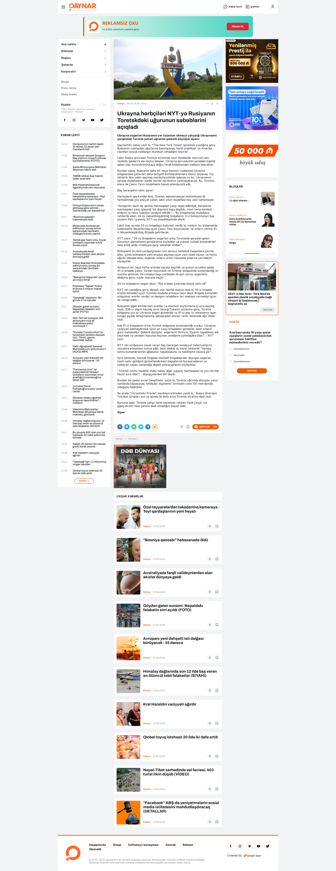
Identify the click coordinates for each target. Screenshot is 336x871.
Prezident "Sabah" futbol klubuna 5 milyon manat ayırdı (87, 289)
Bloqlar (65, 81)
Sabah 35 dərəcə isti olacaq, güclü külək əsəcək (89, 445)
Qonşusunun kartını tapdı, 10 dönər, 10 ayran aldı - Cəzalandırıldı (88, 147)
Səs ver (252, 371)
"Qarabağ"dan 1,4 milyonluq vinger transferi (89, 463)
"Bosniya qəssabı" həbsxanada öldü (84, 218)
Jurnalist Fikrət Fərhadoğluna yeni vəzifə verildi (88, 389)
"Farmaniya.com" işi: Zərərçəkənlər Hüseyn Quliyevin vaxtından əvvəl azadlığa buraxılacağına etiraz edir (88, 374)
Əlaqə (117, 845)
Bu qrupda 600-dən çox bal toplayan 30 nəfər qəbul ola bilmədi (89, 435)
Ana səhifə (68, 44)
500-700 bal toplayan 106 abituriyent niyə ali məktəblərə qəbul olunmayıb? (88, 322)
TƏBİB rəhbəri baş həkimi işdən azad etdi (88, 177)
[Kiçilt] (207, 103)
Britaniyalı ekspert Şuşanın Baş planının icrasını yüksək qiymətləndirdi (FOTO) (89, 158)
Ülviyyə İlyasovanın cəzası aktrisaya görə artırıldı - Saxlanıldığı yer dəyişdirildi (89, 208)
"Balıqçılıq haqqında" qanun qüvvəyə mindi (89, 278)
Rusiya (119, 438)
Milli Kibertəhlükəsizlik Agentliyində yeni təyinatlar (89, 186)
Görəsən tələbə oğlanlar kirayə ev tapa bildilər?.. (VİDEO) (87, 400)
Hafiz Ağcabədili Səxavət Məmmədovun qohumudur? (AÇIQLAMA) (89, 349)
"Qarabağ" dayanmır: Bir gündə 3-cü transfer (87, 299)
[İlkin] (212, 103)
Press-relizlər (68, 88)
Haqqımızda (97, 845)
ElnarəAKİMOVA (238, 215)
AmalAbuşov (236, 197)
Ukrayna (132, 438)
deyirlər (183, 151)
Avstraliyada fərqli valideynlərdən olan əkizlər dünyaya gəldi (88, 254)
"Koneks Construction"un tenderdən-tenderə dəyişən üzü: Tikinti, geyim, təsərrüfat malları (89, 336)
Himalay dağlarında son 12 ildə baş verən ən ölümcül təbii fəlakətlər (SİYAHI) (88, 423)
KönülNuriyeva (237, 239)
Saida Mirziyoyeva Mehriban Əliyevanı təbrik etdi (89, 168)
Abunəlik (95, 849)
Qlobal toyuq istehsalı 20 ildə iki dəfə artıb (88, 472)
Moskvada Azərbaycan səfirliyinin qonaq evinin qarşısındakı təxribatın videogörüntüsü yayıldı (87, 230)
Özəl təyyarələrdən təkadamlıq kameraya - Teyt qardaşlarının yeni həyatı (89, 196)
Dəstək (171, 845)
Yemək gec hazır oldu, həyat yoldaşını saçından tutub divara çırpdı (89, 243)
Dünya (146, 526)
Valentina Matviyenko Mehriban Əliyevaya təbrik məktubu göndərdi (88, 412)
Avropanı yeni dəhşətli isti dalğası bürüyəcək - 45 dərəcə (88, 361)
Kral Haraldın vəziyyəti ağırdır (86, 454)
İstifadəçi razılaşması (143, 845)
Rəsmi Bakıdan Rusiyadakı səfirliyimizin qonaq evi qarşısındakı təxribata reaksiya (89, 267)
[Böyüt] (217, 103)
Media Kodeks (69, 94)
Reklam (188, 845)
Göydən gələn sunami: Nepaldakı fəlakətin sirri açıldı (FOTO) (86, 309)
